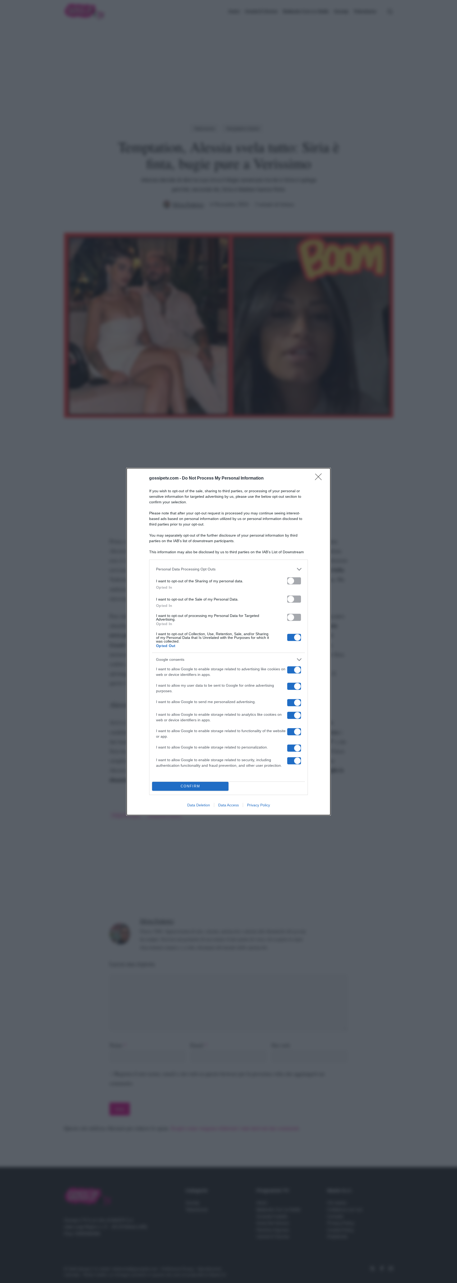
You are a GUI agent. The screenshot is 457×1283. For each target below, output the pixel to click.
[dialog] (228, 641)
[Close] (320, 478)
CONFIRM (190, 786)
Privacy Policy (258, 805)
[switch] (294, 580)
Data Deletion (198, 805)
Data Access (228, 805)
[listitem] (228, 569)
